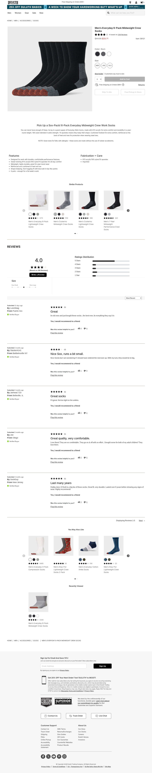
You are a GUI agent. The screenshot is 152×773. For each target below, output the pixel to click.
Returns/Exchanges (64, 732)
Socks (36, 21)
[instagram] (64, 756)
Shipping (44, 734)
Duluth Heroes (83, 737)
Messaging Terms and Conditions (72, 691)
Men (16, 21)
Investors (81, 740)
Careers (81, 734)
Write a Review (38, 275)
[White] (30, 214)
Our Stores (82, 732)
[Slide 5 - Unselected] (76, 233)
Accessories (25, 21)
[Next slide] (128, 210)
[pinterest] (59, 756)
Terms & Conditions (59, 766)
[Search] (108, 12)
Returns (141, 85)
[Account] (136, 2)
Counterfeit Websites (64, 742)
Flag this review (57, 333)
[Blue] (80, 559)
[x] (48, 756)
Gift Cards (61, 737)
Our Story (81, 729)
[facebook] (43, 756)
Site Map (108, 766)
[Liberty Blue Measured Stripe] (105, 559)
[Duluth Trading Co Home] (13, 2)
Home (9, 21)
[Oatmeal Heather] (63, 214)
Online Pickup (46, 740)
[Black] (34, 214)
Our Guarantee (62, 740)
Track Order (45, 732)
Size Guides (61, 734)
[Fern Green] (84, 559)
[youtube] (54, 756)
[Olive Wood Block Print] (109, 559)
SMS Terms (61, 729)
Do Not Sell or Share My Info (94, 766)
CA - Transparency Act (75, 766)
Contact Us (45, 729)
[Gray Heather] (55, 214)
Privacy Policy (64, 670)
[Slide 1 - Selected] (75, 233)
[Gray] (109, 214)
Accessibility (45, 742)
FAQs (43, 737)
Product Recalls (63, 745)
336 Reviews (122, 34)
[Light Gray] (37, 214)
